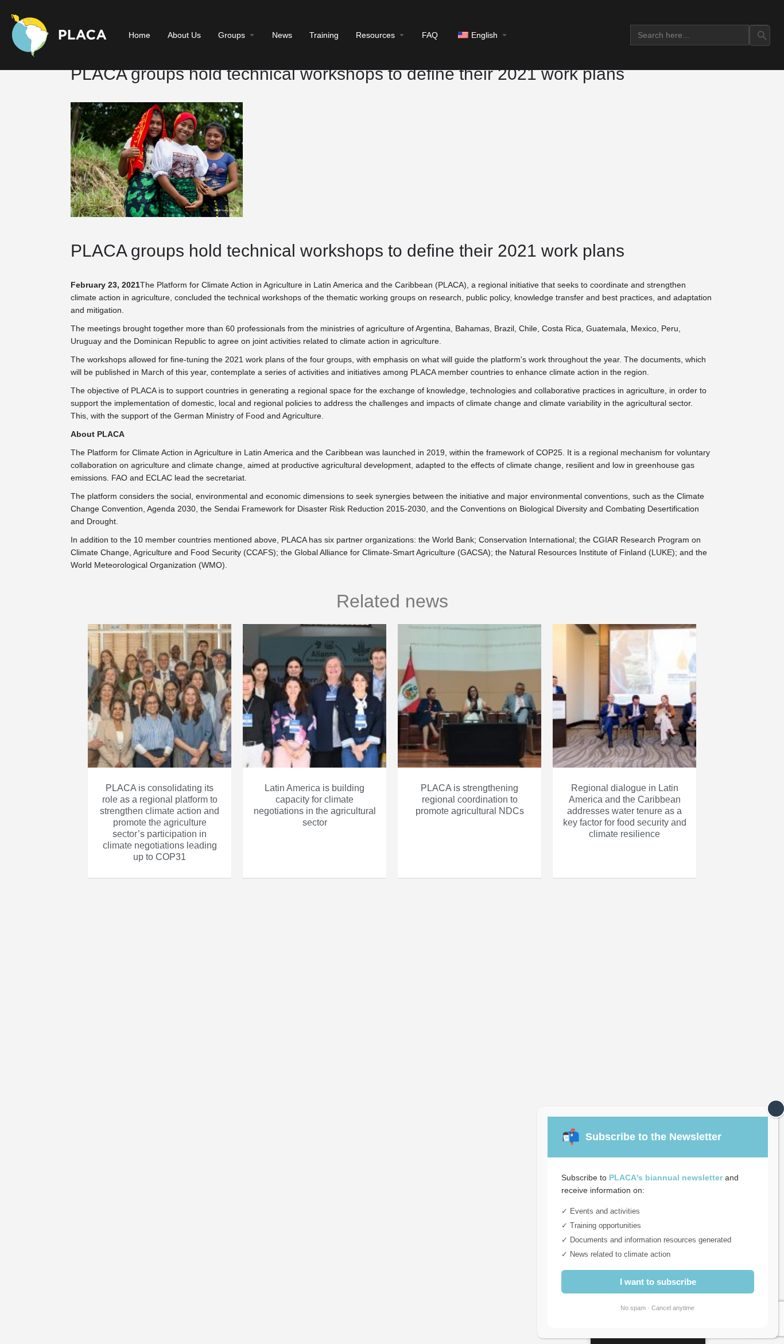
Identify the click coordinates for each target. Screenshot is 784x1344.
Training (324, 35)
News (282, 35)
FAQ (430, 35)
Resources (375, 35)
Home (139, 35)
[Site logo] (60, 34)
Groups (231, 35)
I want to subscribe (658, 1282)
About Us (184, 35)
